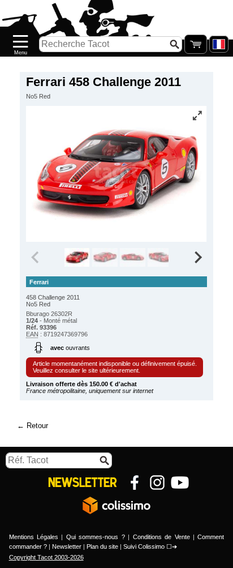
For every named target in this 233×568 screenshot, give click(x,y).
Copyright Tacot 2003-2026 (46, 557)
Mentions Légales (33, 536)
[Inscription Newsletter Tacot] (82, 482)
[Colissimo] (116, 505)
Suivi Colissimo (144, 546)
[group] (77, 257)
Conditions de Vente (161, 536)
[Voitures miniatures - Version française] (219, 44)
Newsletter (66, 546)
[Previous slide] (35, 257)
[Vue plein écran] (197, 115)
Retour (37, 425)
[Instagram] (157, 482)
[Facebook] (134, 482)
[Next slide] (197, 257)
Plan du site (102, 546)
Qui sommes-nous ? (95, 536)
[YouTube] (180, 482)
